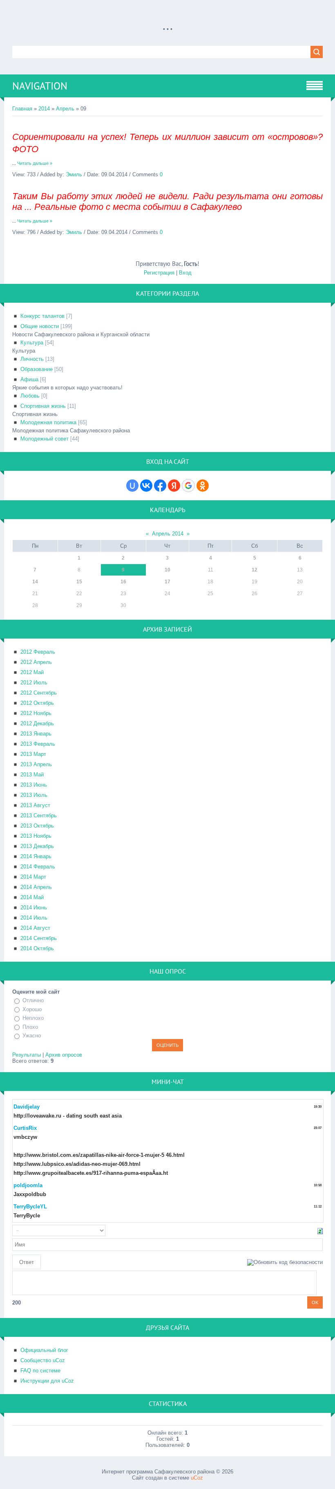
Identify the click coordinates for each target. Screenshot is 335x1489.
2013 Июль (33, 795)
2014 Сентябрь (38, 938)
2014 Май (32, 897)
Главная (22, 109)
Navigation (39, 85)
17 (167, 582)
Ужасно (31, 1036)
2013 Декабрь (37, 846)
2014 (44, 109)
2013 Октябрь (37, 826)
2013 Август (35, 805)
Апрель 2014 (167, 534)
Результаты (26, 1055)
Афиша (29, 379)
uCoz (197, 1478)
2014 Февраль (37, 867)
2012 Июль (33, 682)
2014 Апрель (36, 887)
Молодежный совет (44, 439)
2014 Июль (33, 918)
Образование (36, 369)
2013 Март (33, 754)
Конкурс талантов (42, 316)
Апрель (65, 109)
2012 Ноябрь (35, 713)
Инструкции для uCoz (47, 1381)
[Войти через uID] (132, 485)
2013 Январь (35, 734)
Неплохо (33, 1018)
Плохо (30, 1027)
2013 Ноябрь (35, 836)
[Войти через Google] (188, 485)
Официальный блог (44, 1350)
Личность (32, 359)
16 (123, 582)
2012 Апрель (36, 662)
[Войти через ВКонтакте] (146, 485)
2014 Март (33, 877)
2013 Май (32, 774)
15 (79, 582)
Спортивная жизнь (43, 406)
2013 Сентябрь (38, 815)
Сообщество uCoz (42, 1360)
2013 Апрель (36, 764)
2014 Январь (35, 856)
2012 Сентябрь (38, 693)
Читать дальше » (34, 163)
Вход (185, 273)
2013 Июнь (33, 785)
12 (254, 570)
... (168, 25)
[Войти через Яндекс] (174, 485)
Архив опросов (63, 1055)
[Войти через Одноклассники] (203, 485)
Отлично (33, 1000)
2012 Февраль (37, 652)
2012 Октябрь (37, 703)
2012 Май (32, 672)
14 (35, 582)
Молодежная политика (48, 422)
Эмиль (74, 174)
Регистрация (159, 273)
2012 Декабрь (37, 723)
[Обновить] (320, 1230)
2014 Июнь (33, 907)
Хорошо (32, 1009)
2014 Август (35, 928)
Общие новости (39, 326)
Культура (31, 343)
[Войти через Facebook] (160, 485)
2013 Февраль (37, 744)
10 (167, 570)
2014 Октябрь (37, 948)
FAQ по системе (40, 1371)
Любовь (30, 396)
